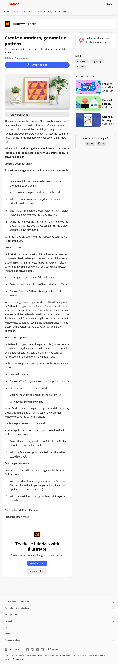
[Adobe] (14, 4)
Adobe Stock (24, 133)
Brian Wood (22, 516)
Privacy (40, 655)
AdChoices (19, 659)
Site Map (8, 659)
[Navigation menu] (4, 4)
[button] (100, 4)
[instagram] (32, 649)
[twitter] (37, 649)
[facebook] (27, 649)
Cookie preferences (63, 655)
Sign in (109, 4)
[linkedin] (42, 649)
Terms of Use (49, 655)
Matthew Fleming (28, 510)
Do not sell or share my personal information (87, 655)
